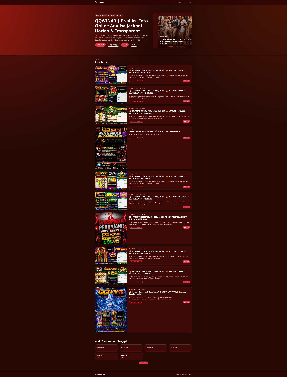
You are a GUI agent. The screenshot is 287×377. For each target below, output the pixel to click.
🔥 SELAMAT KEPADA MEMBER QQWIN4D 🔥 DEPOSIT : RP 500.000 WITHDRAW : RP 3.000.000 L (158, 252)
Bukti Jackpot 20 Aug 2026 (136, 101)
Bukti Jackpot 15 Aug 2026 (136, 138)
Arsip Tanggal (113, 45)
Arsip (189, 2)
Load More (143, 363)
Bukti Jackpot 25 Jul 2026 (136, 261)
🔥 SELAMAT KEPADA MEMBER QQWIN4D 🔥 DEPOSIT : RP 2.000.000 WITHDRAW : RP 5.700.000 (159, 112)
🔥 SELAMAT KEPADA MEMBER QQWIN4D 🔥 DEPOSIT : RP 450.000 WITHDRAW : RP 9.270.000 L (158, 71)
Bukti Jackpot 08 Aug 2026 (136, 207)
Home (179, 2)
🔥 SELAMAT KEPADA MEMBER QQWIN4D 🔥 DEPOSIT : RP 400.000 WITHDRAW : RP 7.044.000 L (158, 177)
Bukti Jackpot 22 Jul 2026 (136, 282)
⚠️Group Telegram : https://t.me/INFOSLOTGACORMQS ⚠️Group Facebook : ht (157, 293)
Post (184, 2)
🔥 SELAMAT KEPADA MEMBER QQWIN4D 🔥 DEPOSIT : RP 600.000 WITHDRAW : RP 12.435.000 (158, 91)
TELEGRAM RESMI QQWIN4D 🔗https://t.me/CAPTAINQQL (154, 131)
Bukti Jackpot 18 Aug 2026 (136, 121)
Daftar (134, 45)
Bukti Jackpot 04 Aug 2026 (136, 227)
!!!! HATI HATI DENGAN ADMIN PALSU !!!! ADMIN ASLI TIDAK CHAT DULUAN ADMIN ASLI (158, 218)
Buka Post (186, 80)
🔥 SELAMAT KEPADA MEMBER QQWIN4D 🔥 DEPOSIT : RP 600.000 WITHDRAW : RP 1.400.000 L (158, 272)
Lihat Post (100, 45)
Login (125, 45)
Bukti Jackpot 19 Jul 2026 (136, 302)
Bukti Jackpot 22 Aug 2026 (136, 80)
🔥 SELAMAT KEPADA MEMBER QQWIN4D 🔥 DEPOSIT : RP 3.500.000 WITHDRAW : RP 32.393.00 (159, 197)
